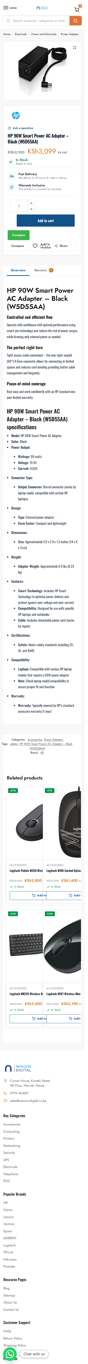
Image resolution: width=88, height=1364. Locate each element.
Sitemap (9, 1295)
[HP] (16, 115)
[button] (77, 9)
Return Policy (12, 1338)
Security (9, 1152)
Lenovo (8, 1216)
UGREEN (9, 1238)
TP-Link (8, 1252)
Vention (8, 1223)
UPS (6, 1159)
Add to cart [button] (45, 895)
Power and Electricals (43, 34)
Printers (8, 1138)
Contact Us (11, 1309)
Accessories (35, 739)
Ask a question (23, 128)
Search (75, 20)
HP (42, 752)
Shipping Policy (14, 1345)
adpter (14, 744)
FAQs (7, 1331)
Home (6, 34)
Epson (7, 1231)
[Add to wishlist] (69, 792)
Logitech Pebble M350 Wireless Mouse (33, 870)
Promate (9, 1266)
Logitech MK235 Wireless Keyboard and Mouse (38, 994)
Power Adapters (70, 34)
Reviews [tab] (43, 270)
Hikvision (10, 1259)
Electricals (21, 34)
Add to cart (46, 220)
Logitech (9, 1245)
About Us (10, 1302)
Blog (6, 1288)
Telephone (10, 1174)
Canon (8, 1209)
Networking (11, 1145)
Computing (11, 1131)
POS (6, 1181)
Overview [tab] (18, 270)
